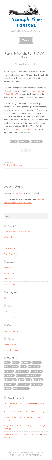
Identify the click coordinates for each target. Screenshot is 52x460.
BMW (13, 142)
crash (37, 362)
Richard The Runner (11, 350)
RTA (21, 380)
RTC (29, 380)
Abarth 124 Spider (11, 331)
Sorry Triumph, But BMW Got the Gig (18, 231)
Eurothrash (11, 367)
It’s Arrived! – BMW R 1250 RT (16, 412)
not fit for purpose (29, 375)
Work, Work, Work (11, 254)
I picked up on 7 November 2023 (23, 129)
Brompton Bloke (10, 344)
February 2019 (9, 284)
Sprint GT (9, 384)
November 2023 (10, 267)
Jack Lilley (22, 371)
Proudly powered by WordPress (26, 452)
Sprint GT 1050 (10, 317)
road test (10, 380)
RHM (35, 64)
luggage (36, 371)
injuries (8, 371)
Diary (6, 298)
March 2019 (8, 279)
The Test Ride (9, 248)
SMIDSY (38, 380)
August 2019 (9, 273)
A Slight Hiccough (11, 237)
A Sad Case (8, 243)
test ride (24, 384)
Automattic (35, 455)
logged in (18, 193)
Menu (27, 40)
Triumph (36, 142)
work (7, 388)
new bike (24, 142)
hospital (34, 367)
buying (26, 362)
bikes (7, 362)
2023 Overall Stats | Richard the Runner (19, 403)
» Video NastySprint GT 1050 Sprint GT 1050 (21, 434)
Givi (23, 367)
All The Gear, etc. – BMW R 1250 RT (18, 417)
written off (21, 388)
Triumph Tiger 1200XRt (26, 22)
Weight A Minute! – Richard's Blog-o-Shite (20, 426)
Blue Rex (7, 312)
